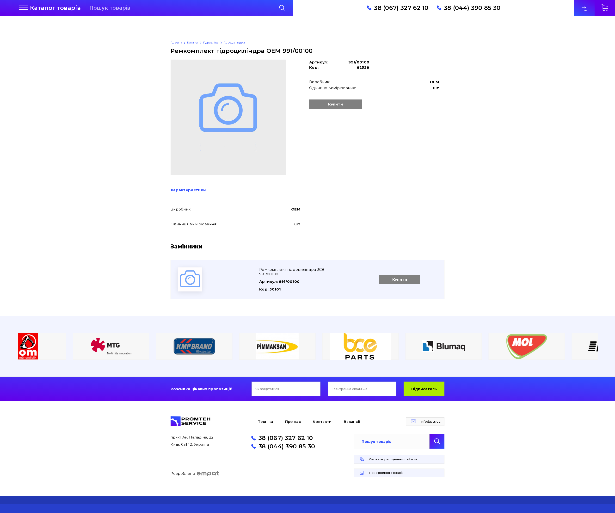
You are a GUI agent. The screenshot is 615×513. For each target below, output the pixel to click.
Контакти (322, 421)
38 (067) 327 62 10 (401, 8)
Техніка (265, 421)
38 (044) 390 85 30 (472, 8)
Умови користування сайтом (393, 459)
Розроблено (183, 473)
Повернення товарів (386, 473)
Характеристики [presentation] (188, 190)
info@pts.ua (431, 421)
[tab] (205, 193)
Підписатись (424, 389)
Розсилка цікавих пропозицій (202, 389)
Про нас (293, 421)
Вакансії (352, 421)
